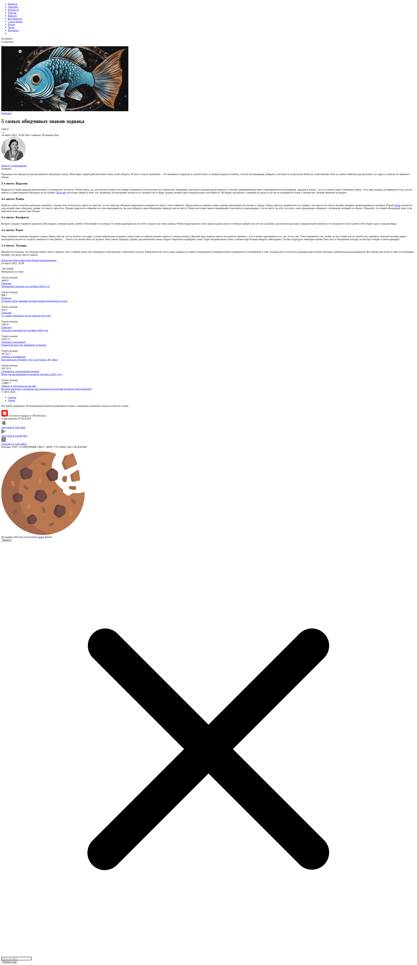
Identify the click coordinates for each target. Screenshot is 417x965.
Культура (6, 298)
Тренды (12, 12)
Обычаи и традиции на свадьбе (18, 386)
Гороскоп (13, 7)
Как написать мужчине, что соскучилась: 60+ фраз (29, 359)
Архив (11, 400)
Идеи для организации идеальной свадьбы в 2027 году (31, 374)
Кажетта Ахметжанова (14, 165)
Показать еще (9, 962)
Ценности (13, 9)
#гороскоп (7, 260)
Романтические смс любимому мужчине (23, 345)
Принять (7, 540)
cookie (40, 537)
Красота (12, 15)
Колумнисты (15, 18)
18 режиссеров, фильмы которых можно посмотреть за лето (34, 301)
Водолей (61, 192)
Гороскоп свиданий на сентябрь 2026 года (24, 330)
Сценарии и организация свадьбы (20, 371)
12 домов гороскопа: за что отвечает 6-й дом (25, 315)
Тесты (11, 27)
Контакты (13, 30)
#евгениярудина (22, 260)
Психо (11, 24)
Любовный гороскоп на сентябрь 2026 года (25, 286)
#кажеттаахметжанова (44, 260)
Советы (12, 397)
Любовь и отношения (13, 342)
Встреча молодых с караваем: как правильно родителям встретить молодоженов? (46, 389)
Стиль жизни (15, 21)
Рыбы (397, 205)
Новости (12, 4)
